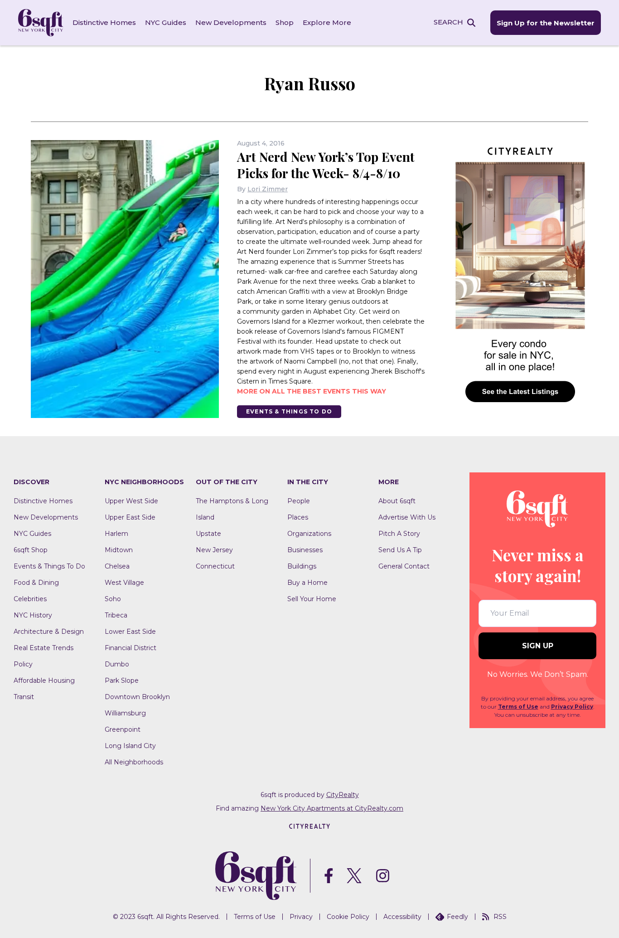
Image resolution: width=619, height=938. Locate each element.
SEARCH (448, 22)
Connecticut (215, 566)
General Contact (404, 566)
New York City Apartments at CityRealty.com (332, 808)
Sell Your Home (311, 599)
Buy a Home (307, 582)
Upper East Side (130, 517)
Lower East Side (130, 631)
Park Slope (122, 680)
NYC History (33, 615)
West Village (124, 582)
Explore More (327, 22)
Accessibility (402, 917)
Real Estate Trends (43, 648)
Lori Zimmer (267, 189)
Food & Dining (36, 582)
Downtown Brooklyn (137, 697)
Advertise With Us (406, 517)
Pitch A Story (399, 534)
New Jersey (214, 550)
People (298, 501)
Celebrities (30, 599)
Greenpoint (122, 729)
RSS (500, 917)
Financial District (130, 648)
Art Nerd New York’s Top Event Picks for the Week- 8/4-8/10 (326, 164)
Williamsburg (125, 713)
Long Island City (130, 746)
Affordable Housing (44, 680)
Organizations (309, 534)
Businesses (305, 550)
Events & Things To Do (289, 411)
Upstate (208, 534)
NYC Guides (165, 22)
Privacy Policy (572, 706)
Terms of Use (518, 706)
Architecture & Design (49, 631)
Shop (285, 22)
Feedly (457, 917)
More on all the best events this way (311, 391)
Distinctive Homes (104, 22)
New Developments (230, 22)
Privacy (301, 917)
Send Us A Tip (400, 550)
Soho (113, 599)
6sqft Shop (31, 550)
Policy (23, 664)
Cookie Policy (348, 917)
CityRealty (342, 795)
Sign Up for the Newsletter (546, 23)
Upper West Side (131, 501)
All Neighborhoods (134, 762)
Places (297, 517)
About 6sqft (397, 501)
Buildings (301, 566)
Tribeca (116, 615)
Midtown (119, 550)
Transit (24, 697)
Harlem (116, 534)
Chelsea (117, 566)
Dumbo (117, 664)
